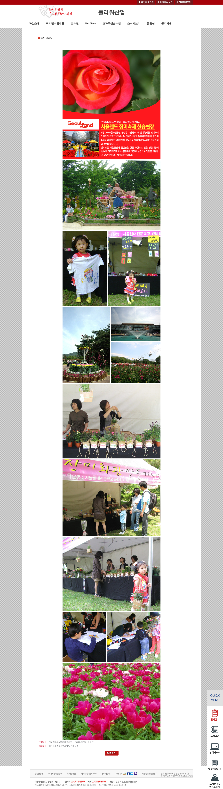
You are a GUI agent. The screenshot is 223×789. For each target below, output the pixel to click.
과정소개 (34, 23)
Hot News (90, 23)
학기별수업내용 (55, 23)
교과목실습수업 (112, 23)
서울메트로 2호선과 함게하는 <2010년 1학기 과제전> (72, 742)
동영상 (151, 23)
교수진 (75, 23)
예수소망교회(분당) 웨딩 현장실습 (64, 746)
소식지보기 (133, 23)
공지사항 (166, 23)
